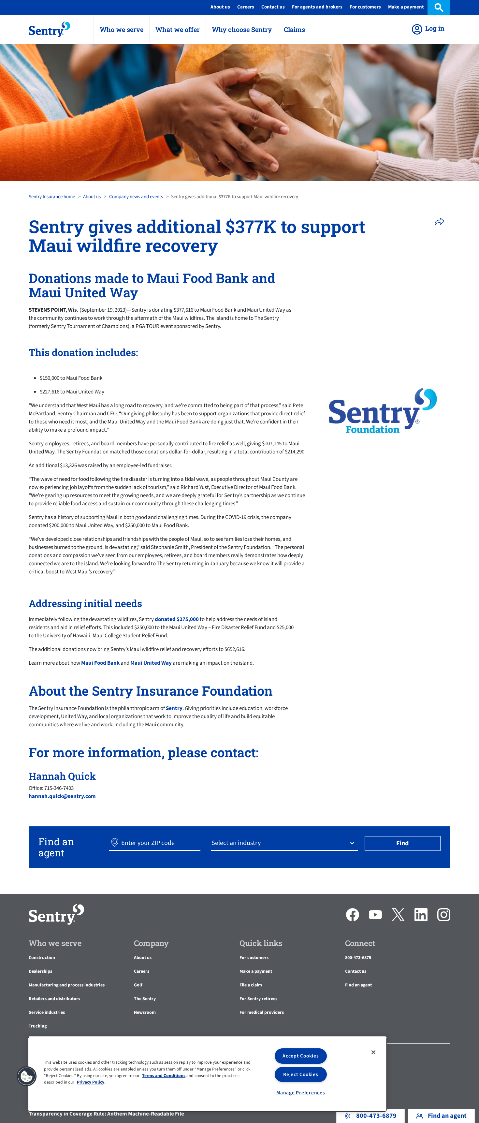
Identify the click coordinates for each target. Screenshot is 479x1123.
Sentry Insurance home (52, 196)
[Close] (373, 1052)
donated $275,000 (177, 619)
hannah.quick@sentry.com (62, 796)
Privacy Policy (90, 1082)
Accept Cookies (301, 1055)
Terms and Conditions (163, 1075)
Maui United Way (151, 663)
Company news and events (136, 196)
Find (402, 843)
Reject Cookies (300, 1074)
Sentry (174, 708)
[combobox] (212, 843)
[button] (442, 222)
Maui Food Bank (100, 663)
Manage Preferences (300, 1092)
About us (92, 196)
